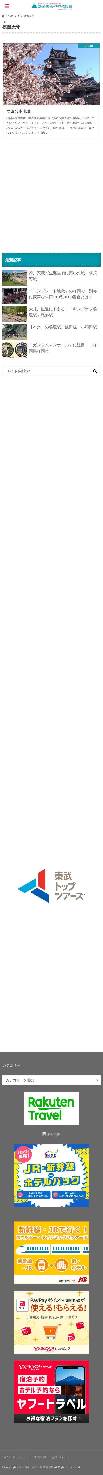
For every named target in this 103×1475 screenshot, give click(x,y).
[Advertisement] (51, 195)
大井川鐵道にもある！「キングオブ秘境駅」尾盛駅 (63, 311)
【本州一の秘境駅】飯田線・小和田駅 (63, 326)
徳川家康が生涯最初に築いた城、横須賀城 (63, 275)
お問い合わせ (59, 1457)
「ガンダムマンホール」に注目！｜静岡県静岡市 (63, 347)
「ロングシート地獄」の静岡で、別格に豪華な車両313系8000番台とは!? (63, 293)
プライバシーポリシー (16, 1457)
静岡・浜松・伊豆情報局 (39, 1467)
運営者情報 (40, 1457)
